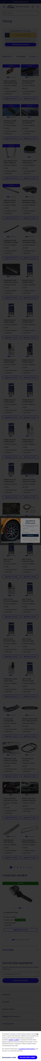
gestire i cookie (14, 1040)
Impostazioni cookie (9, 1057)
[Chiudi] (38, 1034)
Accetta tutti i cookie (27, 1057)
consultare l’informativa (26, 1049)
